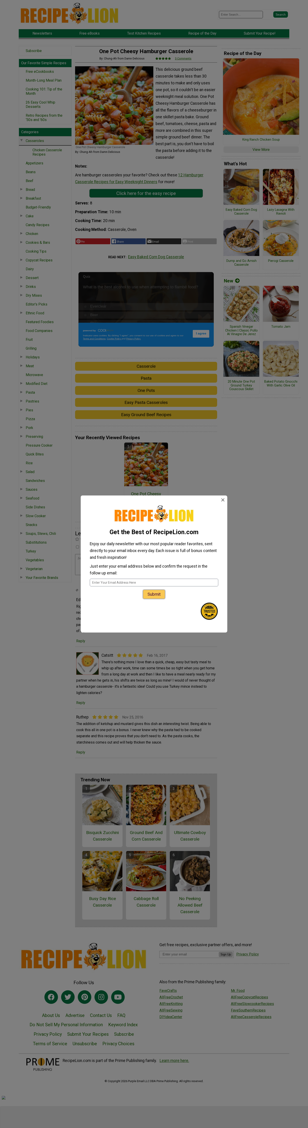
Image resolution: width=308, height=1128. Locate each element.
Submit (154, 594)
